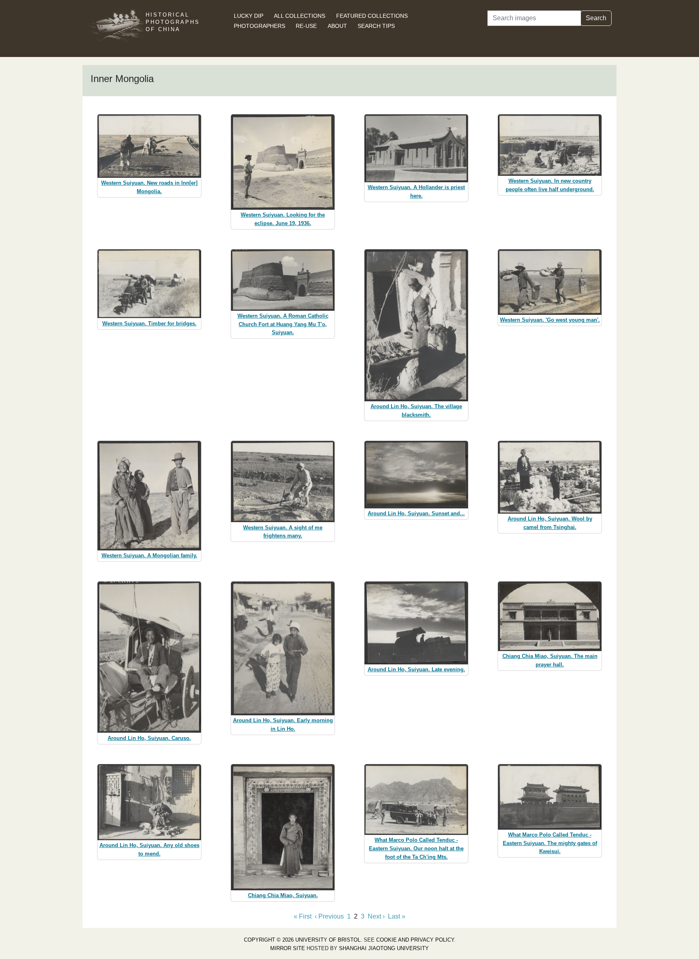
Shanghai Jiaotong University (384, 948)
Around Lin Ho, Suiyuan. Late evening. (416, 669)
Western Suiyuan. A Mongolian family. (149, 555)
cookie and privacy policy (415, 940)
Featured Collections (372, 16)
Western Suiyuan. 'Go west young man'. (550, 320)
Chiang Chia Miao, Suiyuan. (283, 895)
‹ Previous (329, 916)
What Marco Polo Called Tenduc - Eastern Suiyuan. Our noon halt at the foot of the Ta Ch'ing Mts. (416, 848)
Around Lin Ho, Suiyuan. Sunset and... (416, 513)
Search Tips (376, 26)
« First (302, 916)
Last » (396, 916)
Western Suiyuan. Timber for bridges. (149, 323)
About (337, 26)
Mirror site (287, 948)
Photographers (259, 26)
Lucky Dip (248, 16)
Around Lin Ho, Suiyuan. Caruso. (149, 738)
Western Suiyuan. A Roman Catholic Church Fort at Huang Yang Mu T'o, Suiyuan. (282, 324)
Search (596, 18)
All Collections (299, 16)
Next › (376, 916)
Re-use (306, 26)
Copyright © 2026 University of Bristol (302, 940)
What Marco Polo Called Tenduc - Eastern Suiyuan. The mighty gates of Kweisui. (550, 843)
